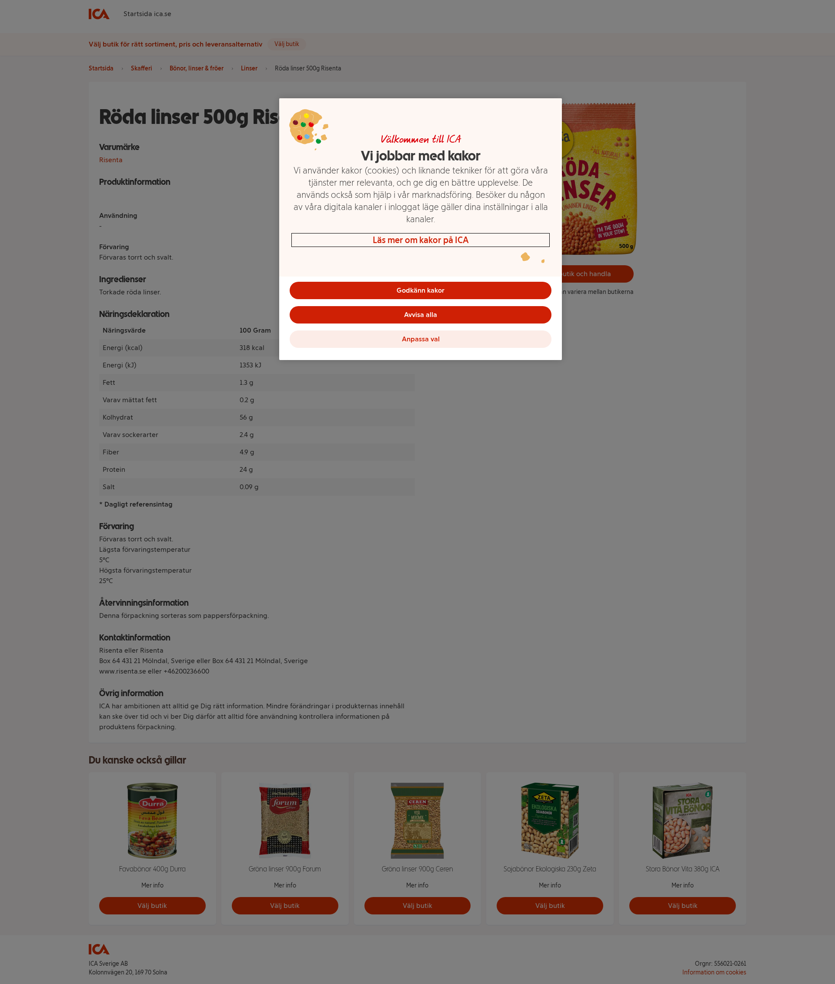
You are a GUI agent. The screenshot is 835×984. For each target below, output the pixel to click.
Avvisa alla (420, 314)
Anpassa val (421, 339)
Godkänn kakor (420, 290)
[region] (420, 229)
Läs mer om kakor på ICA (421, 240)
